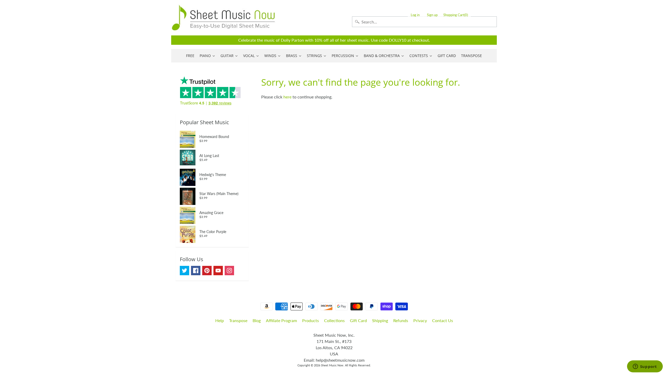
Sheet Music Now (332, 365)
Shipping (380, 320)
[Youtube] (218, 270)
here (287, 96)
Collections (334, 320)
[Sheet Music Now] (223, 17)
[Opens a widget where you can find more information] (645, 366)
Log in (415, 15)
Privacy (420, 320)
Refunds (400, 320)
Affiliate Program (281, 320)
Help (219, 320)
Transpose (238, 320)
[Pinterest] (207, 270)
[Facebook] (195, 270)
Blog (257, 320)
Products (310, 320)
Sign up (432, 15)
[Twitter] (184, 270)
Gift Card (358, 320)
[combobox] (424, 21)
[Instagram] (229, 270)
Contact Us (442, 320)
